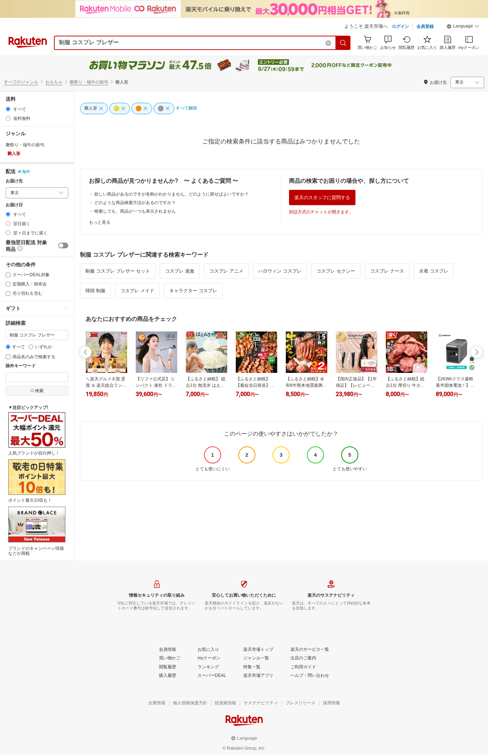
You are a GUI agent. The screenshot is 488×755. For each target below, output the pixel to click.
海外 (26, 171)
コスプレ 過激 (179, 271)
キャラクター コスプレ (193, 290)
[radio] (8, 109)
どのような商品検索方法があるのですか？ (135, 202)
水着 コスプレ (433, 271)
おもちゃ (54, 82)
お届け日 (14, 205)
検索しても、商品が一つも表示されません (135, 211)
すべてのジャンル (21, 82)
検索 (39, 390)
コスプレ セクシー (336, 271)
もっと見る (99, 222)
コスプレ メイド (137, 290)
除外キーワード (21, 366)
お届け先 (14, 181)
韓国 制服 (95, 290)
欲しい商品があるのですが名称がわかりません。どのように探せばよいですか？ (171, 194)
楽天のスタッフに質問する (322, 197)
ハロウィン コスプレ (280, 271)
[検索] (343, 43)
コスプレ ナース (387, 271)
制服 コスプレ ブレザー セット (117, 271)
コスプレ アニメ (226, 271)
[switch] (63, 245)
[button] (463, 27)
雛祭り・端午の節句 (89, 82)
